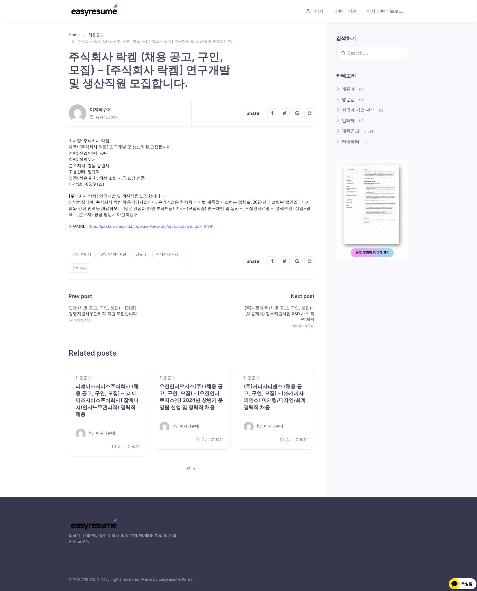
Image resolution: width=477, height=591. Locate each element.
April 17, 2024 (128, 447)
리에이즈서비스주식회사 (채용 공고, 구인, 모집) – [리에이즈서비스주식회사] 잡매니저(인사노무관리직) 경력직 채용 (107, 400)
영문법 (348, 99)
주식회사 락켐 (167, 254)
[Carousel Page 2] (194, 468)
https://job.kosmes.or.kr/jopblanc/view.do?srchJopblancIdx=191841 (151, 226)
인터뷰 (348, 120)
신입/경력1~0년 (113, 254)
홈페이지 (315, 11)
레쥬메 (348, 89)
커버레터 (350, 141)
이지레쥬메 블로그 (385, 11)
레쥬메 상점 (345, 11)
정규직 (141, 254)
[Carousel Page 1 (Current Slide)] (188, 468)
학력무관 (79, 268)
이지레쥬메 (101, 109)
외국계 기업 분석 (358, 110)
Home (74, 34)
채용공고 (96, 34)
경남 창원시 (81, 254)
